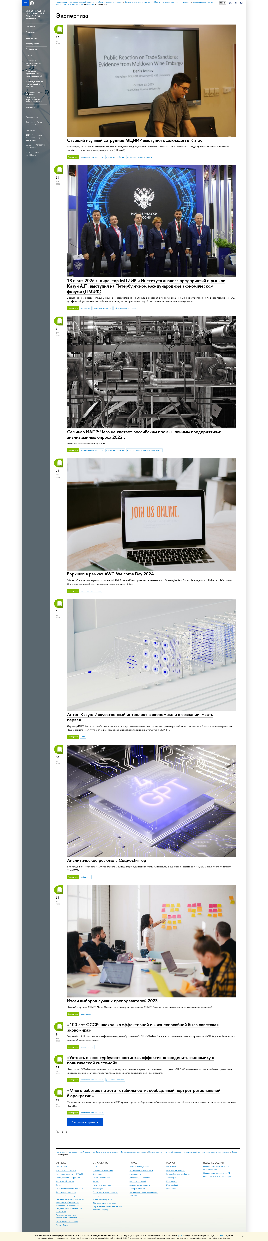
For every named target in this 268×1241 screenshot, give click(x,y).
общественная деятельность (139, 157)
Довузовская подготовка (103, 1170)
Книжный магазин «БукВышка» (178, 1174)
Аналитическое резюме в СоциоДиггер (106, 860)
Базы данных (31, 38)
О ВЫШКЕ (61, 1162)
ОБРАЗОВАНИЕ (100, 1162)
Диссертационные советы (140, 1177)
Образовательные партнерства (105, 1203)
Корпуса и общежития (65, 1181)
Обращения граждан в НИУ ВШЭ (69, 1188)
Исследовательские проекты (141, 1170)
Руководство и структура (66, 1170)
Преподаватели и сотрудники (68, 1177)
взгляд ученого (87, 1047)
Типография (171, 1177)
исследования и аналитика (92, 157)
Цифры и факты (62, 1166)
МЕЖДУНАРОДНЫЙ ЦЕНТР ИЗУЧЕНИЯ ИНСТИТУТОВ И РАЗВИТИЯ (36, 14)
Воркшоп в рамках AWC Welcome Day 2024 (110, 574)
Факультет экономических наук (133, 1152)
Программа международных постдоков (33, 63)
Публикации (31, 49)
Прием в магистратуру (102, 1185)
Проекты (30, 32)
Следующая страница (84, 1122)
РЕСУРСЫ (171, 1162)
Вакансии (30, 107)
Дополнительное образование (105, 1192)
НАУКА (133, 1162)
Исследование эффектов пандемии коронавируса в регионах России (34, 97)
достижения (86, 1014)
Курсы (29, 55)
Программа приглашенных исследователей (34, 73)
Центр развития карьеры (103, 1196)
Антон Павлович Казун (34, 123)
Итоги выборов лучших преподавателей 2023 (112, 1001)
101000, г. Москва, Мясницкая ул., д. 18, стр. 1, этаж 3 (34, 138)
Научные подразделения (139, 1166)
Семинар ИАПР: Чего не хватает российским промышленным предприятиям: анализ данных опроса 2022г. (144, 434)
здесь (180, 1236)
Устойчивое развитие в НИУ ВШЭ (69, 1174)
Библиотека (171, 1166)
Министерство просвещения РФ (216, 1173)
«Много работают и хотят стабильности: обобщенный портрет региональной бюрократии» (143, 1093)
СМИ (83, 736)
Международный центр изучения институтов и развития (206, 1152)
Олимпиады (97, 1174)
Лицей (95, 1166)
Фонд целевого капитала (66, 1192)
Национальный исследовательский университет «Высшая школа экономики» (87, 1152)
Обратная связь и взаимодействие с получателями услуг (107, 1208)
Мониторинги (135, 1174)
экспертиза (85, 308)
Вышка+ (96, 1181)
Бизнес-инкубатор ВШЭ (102, 1199)
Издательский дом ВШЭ (175, 1170)
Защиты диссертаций (138, 1181)
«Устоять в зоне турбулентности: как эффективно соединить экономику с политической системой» (140, 1060)
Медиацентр (171, 1181)
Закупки (59, 1185)
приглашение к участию (91, 590)
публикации (85, 877)
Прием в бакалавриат (101, 1177)
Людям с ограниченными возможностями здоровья (66, 1216)
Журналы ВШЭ (172, 1185)
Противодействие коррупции (68, 1196)
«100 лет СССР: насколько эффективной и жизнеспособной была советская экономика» (143, 1027)
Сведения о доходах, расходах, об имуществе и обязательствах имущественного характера (70, 1202)
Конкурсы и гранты (137, 1188)
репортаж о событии (115, 157)
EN (224, 3)
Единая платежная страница (67, 1221)
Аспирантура (98, 1188)
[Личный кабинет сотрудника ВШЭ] (236, 3)
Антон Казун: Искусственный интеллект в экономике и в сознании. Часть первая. (140, 717)
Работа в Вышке (62, 1225)
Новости (235, 1152)
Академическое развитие (140, 1185)
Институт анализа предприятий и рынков (34, 84)
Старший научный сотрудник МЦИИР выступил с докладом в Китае (135, 140)
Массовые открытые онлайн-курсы (217, 1177)
